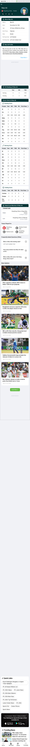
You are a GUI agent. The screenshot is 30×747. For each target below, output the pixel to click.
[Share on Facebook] (6, 14)
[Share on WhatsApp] (9, 14)
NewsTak (8, 1)
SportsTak (3, 1)
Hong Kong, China (13, 52)
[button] (15, 273)
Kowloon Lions (8, 53)
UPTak (12, 1)
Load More (14, 389)
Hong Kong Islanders (18, 53)
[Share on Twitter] (3, 14)
